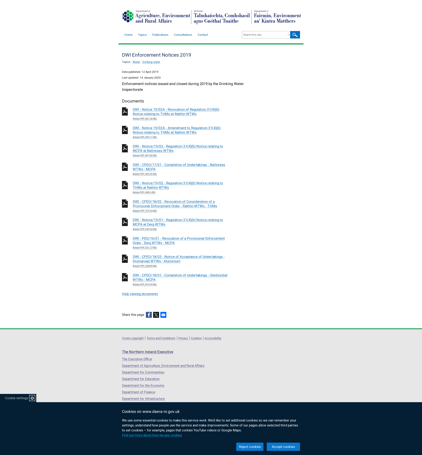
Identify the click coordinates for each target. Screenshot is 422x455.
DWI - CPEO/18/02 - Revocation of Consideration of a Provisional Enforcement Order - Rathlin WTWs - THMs (175, 206)
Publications (160, 34)
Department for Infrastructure (143, 399)
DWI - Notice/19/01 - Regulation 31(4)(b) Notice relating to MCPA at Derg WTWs (178, 224)
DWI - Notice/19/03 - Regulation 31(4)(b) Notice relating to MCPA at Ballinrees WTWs (178, 150)
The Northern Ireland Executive (147, 352)
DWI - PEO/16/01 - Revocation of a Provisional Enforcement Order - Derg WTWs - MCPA (179, 242)
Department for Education (141, 379)
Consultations (183, 34)
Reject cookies (250, 447)
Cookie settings (16, 398)
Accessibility (213, 338)
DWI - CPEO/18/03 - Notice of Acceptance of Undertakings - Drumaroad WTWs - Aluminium (179, 261)
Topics (142, 34)
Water (136, 62)
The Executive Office (137, 359)
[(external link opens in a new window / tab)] (149, 315)
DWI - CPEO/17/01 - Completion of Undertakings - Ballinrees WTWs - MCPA (179, 169)
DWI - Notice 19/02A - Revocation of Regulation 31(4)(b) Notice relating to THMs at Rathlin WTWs (176, 113)
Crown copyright (133, 338)
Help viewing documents (140, 294)
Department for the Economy (143, 385)
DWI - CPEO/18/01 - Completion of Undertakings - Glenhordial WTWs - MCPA (180, 279)
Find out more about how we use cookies (152, 435)
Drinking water (151, 62)
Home (128, 34)
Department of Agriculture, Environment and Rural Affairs (163, 366)
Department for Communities (143, 372)
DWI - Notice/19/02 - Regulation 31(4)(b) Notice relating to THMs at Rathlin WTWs (178, 187)
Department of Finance (138, 392)
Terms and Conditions (161, 338)
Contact (203, 34)
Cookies (196, 338)
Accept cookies (283, 447)
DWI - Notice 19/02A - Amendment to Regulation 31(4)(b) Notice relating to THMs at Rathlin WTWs (177, 132)
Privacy (183, 338)
